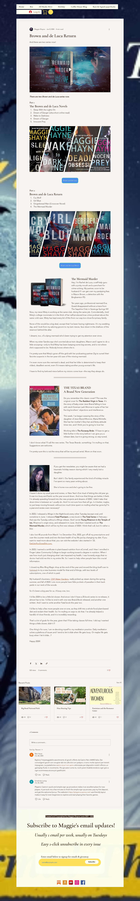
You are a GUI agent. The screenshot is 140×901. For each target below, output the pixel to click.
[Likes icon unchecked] (36, 775)
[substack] (59, 882)
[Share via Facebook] (31, 663)
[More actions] (109, 29)
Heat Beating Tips (64, 708)
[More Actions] (109, 754)
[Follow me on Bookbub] (71, 882)
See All (119, 682)
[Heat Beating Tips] (70, 695)
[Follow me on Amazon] (65, 882)
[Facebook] (83, 882)
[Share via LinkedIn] (41, 663)
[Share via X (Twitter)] (36, 663)
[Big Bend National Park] (34, 695)
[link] (48, 12)
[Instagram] (77, 882)
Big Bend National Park (30, 708)
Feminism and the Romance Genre (103, 709)
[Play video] (70, 69)
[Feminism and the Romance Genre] (105, 695)
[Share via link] (47, 663)
